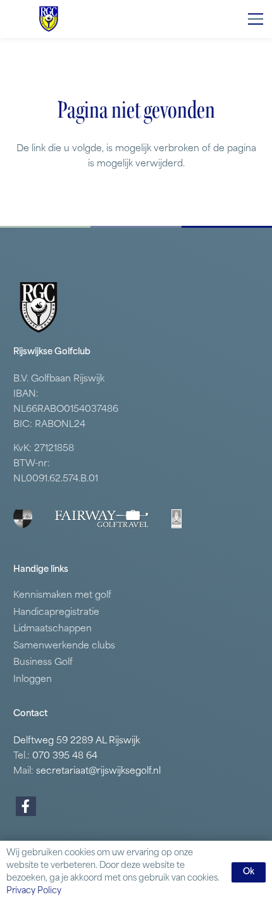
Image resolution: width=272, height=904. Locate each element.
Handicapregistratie (56, 612)
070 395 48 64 (64, 756)
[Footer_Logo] (22, 518)
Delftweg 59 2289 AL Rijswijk (76, 741)
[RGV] (48, 19)
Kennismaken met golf (62, 595)
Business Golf (43, 662)
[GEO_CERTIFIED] (176, 518)
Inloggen (32, 679)
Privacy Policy (33, 891)
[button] (255, 19)
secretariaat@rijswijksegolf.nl (98, 771)
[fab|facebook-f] (26, 806)
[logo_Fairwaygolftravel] (101, 518)
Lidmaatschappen (52, 629)
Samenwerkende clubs (64, 646)
